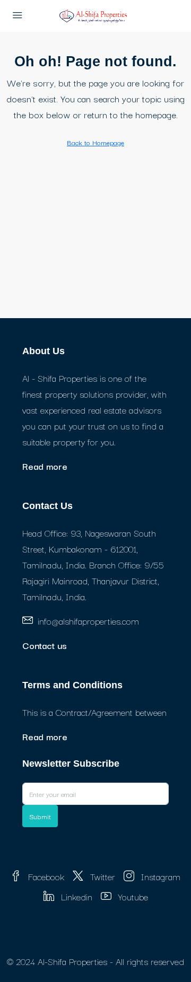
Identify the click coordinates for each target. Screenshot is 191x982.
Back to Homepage (95, 142)
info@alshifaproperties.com (88, 620)
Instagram (159, 876)
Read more (44, 466)
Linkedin (75, 896)
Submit (40, 816)
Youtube (132, 896)
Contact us (44, 645)
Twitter (101, 876)
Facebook (44, 876)
